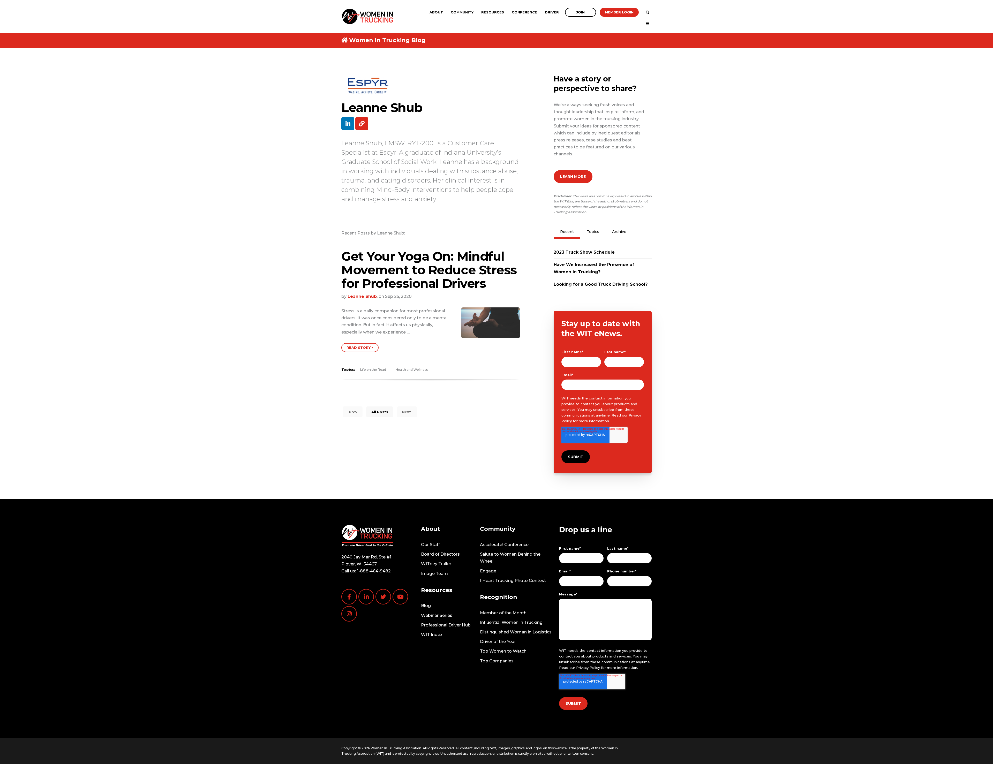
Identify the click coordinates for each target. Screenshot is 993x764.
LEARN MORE (573, 176)
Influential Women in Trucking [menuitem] (511, 622)
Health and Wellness (412, 370)
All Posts (379, 412)
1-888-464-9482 (374, 571)
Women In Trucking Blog (387, 40)
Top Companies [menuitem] (497, 661)
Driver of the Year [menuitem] (498, 641)
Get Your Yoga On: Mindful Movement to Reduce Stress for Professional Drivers (429, 270)
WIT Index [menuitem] (431, 634)
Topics (593, 231)
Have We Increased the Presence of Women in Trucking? (594, 268)
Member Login (619, 12)
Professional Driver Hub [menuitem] (446, 625)
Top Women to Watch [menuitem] (503, 651)
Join (580, 12)
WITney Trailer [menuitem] (436, 563)
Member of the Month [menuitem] (503, 612)
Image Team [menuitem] (434, 573)
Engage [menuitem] (488, 571)
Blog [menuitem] (426, 605)
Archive (619, 231)
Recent (567, 231)
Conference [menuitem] (524, 12)
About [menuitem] (436, 12)
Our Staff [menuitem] (430, 544)
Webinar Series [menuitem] (436, 615)
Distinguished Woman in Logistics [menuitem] (516, 632)
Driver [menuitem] (552, 12)
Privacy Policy (588, 667)
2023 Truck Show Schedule (584, 252)
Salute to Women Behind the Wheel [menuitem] (510, 558)
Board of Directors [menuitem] (440, 554)
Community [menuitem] (462, 12)
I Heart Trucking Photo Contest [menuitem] (513, 580)
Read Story (359, 347)
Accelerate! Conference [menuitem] (504, 544)
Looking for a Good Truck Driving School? (601, 284)
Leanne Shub (362, 296)
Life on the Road (373, 370)
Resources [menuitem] (492, 12)
